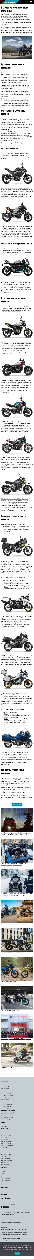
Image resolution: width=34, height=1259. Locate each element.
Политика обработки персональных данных (10, 1240)
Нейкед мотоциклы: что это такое (10, 1010)
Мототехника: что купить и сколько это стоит (13, 924)
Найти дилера (17, 804)
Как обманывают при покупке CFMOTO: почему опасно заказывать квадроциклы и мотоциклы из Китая (16, 833)
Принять (17, 1253)
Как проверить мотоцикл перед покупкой (12, 953)
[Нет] (32, 1249)
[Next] (29, 48)
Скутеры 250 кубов (6, 1067)
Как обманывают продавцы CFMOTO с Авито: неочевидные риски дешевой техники (13, 864)
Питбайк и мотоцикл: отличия (9, 981)
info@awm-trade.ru (7, 1214)
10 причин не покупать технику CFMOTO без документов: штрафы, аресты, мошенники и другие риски (16, 894)
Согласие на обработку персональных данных (10, 1238)
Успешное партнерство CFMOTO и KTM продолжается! (16, 1039)
